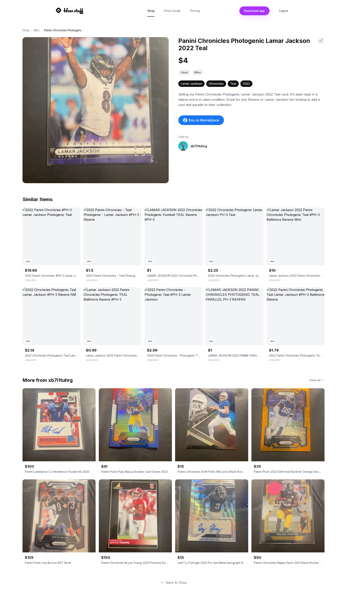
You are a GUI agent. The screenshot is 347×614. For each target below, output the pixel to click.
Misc (37, 30)
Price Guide (172, 10)
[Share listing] (321, 40)
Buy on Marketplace (204, 120)
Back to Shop (176, 582)
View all (314, 380)
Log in (283, 10)
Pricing (195, 10)
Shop (151, 10)
